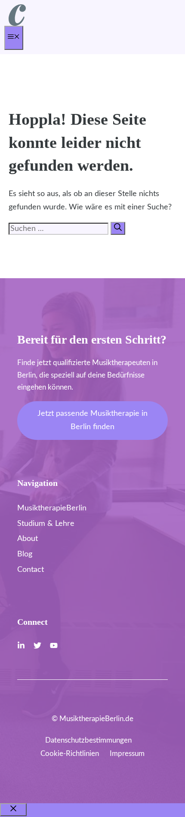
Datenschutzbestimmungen (88, 740)
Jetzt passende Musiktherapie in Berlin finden (92, 420)
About (27, 539)
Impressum (127, 753)
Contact (30, 570)
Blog (24, 554)
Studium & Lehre (45, 524)
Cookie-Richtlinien (69, 753)
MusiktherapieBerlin (51, 508)
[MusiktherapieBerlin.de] (17, 24)
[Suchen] (118, 228)
